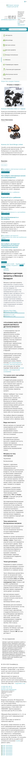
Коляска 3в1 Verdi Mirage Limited (12, 144)
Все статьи (4, 262)
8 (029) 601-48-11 (6, 686)
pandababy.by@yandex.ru (8, 19)
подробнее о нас (20, 683)
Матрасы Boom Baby (10, 310)
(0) (26, 1)
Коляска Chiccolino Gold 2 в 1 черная (13, 109)
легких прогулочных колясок (10, 681)
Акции (3, 81)
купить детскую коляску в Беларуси (12, 671)
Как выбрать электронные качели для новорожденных (13, 176)
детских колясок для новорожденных (13, 680)
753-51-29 (10, 18)
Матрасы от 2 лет (9, 314)
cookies (18, 741)
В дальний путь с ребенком (11, 197)
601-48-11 (10, 16)
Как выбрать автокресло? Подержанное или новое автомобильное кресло (10, 245)
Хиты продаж (9, 81)
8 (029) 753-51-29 (6, 688)
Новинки (16, 81)
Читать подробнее (5, 172)
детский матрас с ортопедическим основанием (14, 369)
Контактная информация (8, 689)
